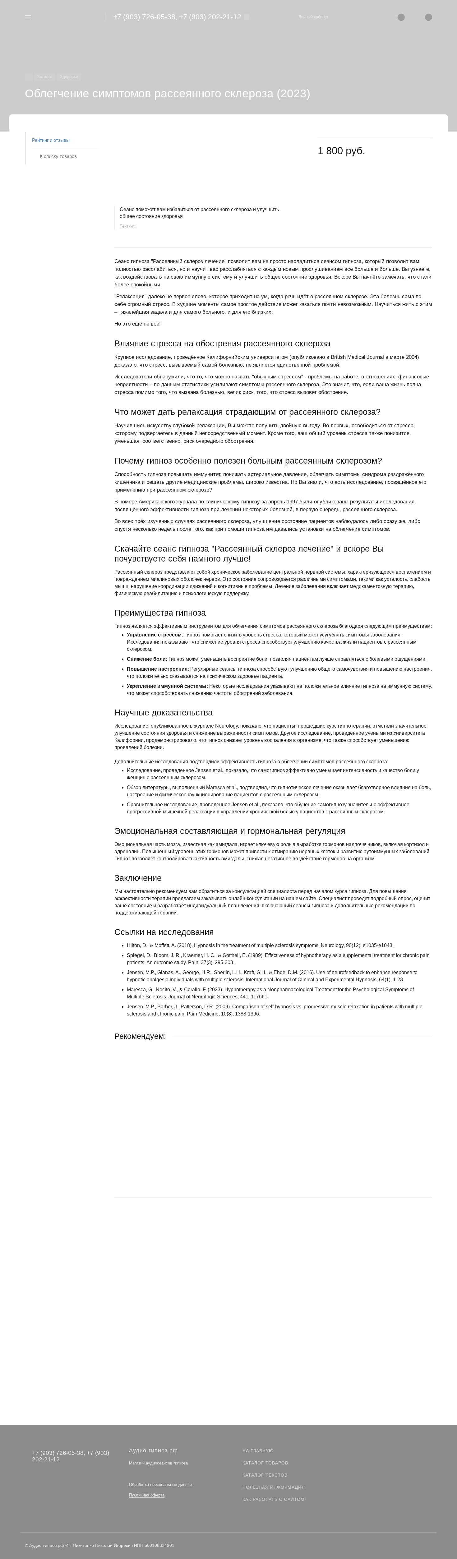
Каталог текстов (265, 1475)
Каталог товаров (265, 1462)
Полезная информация (273, 1487)
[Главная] (29, 77)
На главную (258, 1450)
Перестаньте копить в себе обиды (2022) (158, 1140)
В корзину (273, 1179)
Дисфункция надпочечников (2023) (151, 1300)
